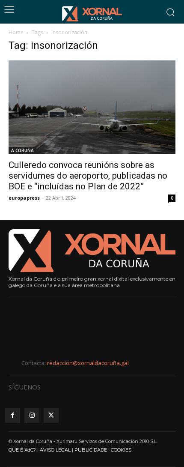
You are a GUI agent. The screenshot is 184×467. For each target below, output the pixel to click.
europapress (24, 198)
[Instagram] (31, 415)
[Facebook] (12, 415)
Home (16, 32)
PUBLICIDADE (90, 450)
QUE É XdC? (22, 450)
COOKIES (121, 450)
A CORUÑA (22, 150)
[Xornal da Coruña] (92, 14)
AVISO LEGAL (55, 450)
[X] (51, 415)
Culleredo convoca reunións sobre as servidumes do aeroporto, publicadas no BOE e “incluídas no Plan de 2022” (88, 176)
